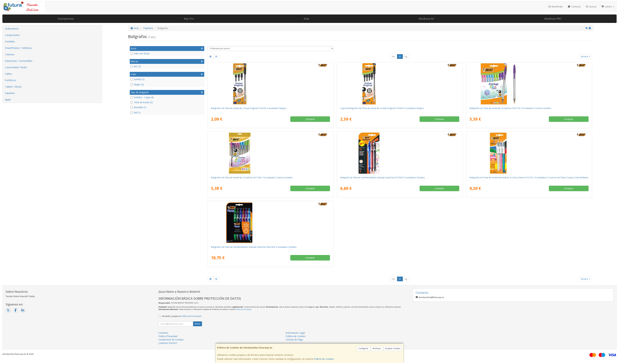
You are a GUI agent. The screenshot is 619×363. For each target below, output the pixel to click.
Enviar (197, 323)
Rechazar (377, 348)
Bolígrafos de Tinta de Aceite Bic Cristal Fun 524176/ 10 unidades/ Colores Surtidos (510, 108)
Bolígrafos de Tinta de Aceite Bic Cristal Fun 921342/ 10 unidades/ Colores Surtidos (252, 177)
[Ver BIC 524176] (529, 83)
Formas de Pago (294, 339)
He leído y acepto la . (182, 316)
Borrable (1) (140, 107)
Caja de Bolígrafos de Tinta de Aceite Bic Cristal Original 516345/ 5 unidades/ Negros (382, 108)
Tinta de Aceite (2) (143, 102)
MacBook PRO (552, 18)
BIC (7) (137, 66)
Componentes (12, 35)
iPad (306, 18)
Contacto (575, 6)
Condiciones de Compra (170, 339)
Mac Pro (189, 18)
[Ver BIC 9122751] (529, 153)
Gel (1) (137, 112)
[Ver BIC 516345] (400, 83)
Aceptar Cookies (392, 348)
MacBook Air (426, 18)
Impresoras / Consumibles (18, 60)
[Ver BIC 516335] (270, 83)
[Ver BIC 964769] (270, 222)
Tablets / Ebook (13, 86)
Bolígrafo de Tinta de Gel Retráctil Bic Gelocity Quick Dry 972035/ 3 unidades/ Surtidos (382, 177)
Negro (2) (139, 84)
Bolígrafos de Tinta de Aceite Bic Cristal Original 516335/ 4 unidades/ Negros (249, 108)
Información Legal (295, 332)
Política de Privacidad (243, 309)
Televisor (10, 54)
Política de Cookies (324, 358)
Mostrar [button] (585, 56)
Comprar (310, 119)
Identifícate (557, 6)
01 (400, 56)
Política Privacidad (167, 336)
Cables (8, 73)
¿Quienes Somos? (167, 342)
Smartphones (66, 18)
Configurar (363, 348)
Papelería (10, 93)
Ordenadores (12, 28)
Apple (8, 99)
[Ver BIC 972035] (400, 153)
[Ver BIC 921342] (270, 153)
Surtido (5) (139, 79)
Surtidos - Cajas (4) (144, 97)
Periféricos (10, 80)
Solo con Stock (141, 53)
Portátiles (10, 41)
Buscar (592, 6)
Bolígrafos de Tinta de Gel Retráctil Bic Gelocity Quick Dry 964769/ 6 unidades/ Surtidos (254, 246)
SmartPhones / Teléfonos (18, 47)
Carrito (608, 6)
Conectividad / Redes (16, 67)
